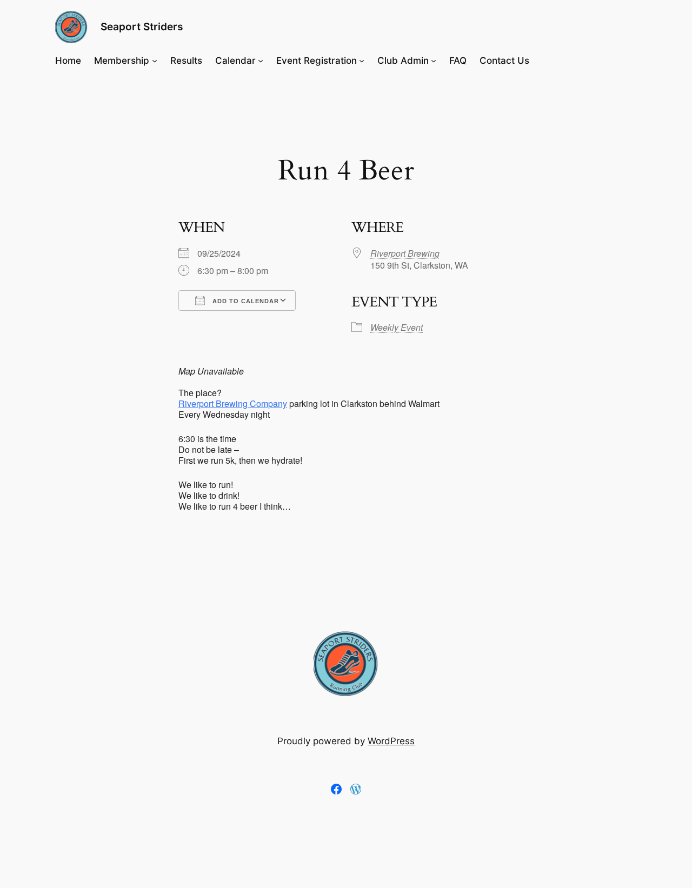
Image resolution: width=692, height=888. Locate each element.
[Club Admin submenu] (433, 60)
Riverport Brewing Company (232, 403)
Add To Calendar (244, 301)
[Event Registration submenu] (361, 60)
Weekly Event (396, 327)
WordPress (391, 741)
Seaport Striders (142, 26)
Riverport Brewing (405, 253)
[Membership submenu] (154, 60)
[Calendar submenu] (260, 60)
